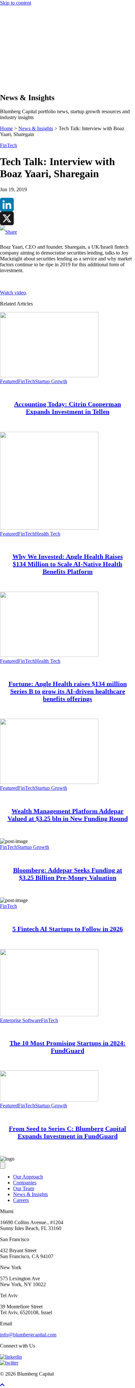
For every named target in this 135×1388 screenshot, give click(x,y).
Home (6, 128)
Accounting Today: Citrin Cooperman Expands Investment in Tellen (67, 407)
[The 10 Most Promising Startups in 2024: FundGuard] (49, 1014)
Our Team (23, 1188)
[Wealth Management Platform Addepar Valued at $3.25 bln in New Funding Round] (49, 782)
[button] (15, 83)
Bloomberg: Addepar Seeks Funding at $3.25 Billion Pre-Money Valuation (67, 873)
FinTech (8, 145)
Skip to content (15, 3)
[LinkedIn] (67, 204)
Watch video (13, 292)
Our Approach (28, 53)
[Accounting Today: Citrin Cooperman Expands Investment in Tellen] (49, 375)
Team (19, 65)
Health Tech (47, 534)
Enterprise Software (20, 1020)
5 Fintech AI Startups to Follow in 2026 (67, 928)
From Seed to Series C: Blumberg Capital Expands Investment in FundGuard (67, 1132)
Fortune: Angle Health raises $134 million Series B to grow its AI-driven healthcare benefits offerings (68, 691)
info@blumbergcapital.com (28, 1334)
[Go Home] (67, 35)
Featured (9, 381)
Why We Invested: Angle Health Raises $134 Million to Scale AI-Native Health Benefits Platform (67, 564)
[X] (67, 218)
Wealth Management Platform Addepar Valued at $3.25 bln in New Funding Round (68, 814)
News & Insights (30, 71)
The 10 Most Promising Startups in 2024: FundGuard (67, 1046)
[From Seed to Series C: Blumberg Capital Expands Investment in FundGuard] (49, 1099)
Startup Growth (51, 381)
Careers (21, 1200)
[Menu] (2, 42)
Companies (24, 59)
